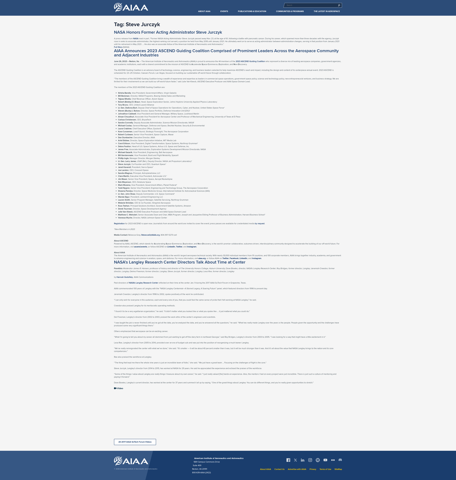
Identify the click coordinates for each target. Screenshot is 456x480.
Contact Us (279, 469)
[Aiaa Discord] (340, 460)
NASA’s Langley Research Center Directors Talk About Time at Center (179, 262)
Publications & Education (252, 11)
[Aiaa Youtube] (325, 460)
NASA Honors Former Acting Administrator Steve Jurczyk (168, 32)
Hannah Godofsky (125, 277)
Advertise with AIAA (297, 469)
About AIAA (204, 11)
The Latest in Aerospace (327, 11)
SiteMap (338, 469)
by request (259, 223)
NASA (135, 38)
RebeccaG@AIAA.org (150, 234)
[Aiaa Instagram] (310, 460)
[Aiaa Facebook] (288, 460)
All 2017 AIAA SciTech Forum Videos (135, 441)
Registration (119, 223)
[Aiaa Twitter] (295, 460)
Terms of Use (325, 469)
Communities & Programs (290, 11)
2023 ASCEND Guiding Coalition (250, 61)
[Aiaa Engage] (317, 460)
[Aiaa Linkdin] (302, 460)
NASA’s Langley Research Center (143, 282)
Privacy (313, 469)
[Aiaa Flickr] (333, 460)
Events (224, 11)
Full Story (118, 47)
